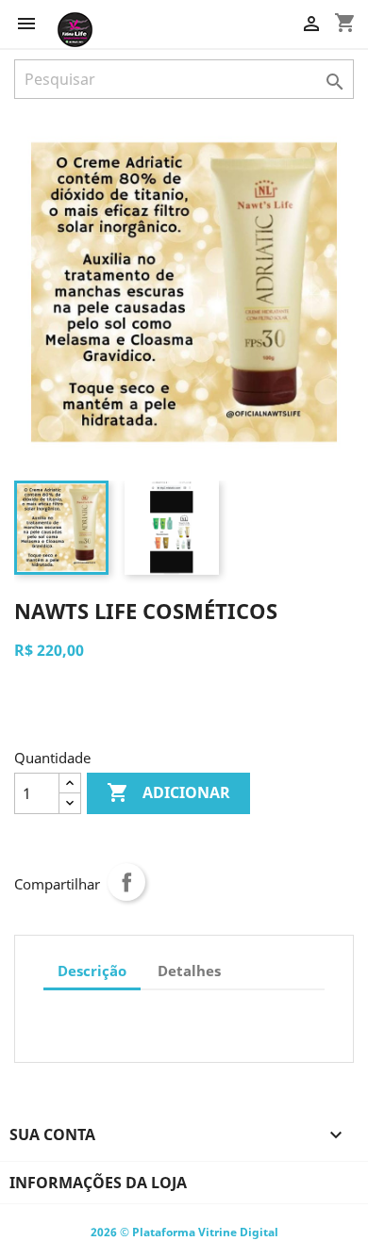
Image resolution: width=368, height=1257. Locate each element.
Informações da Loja (98, 1182)
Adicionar (168, 792)
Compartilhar (126, 882)
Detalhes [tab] (189, 970)
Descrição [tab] (92, 970)
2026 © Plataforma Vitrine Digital (184, 1232)
